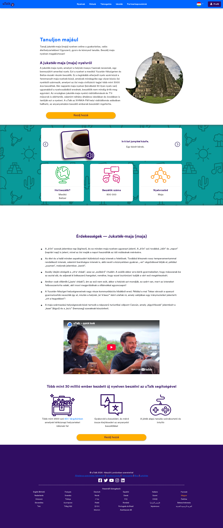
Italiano (155, 492)
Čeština (184, 499)
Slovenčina (39, 503)
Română (126, 503)
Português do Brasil (125, 506)
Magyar (184, 495)
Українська (155, 506)
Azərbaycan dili (126, 510)
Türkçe (68, 499)
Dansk (126, 495)
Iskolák (119, 4)
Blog (136, 476)
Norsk (97, 495)
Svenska (68, 495)
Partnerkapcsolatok (137, 4)
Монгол (97, 510)
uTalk (94, 473)
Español (126, 492)
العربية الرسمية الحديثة (184, 506)
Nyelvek (81, 4)
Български (68, 503)
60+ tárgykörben (74, 419)
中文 (126, 499)
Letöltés (144, 476)
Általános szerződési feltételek (90, 476)
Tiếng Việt (68, 506)
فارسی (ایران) (155, 503)
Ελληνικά (39, 499)
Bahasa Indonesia (184, 503)
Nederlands (39, 495)
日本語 (154, 499)
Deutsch (97, 492)
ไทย (39, 506)
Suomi (155, 495)
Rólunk (92, 4)
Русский (184, 492)
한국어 (96, 506)
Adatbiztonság (113, 476)
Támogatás (106, 4)
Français (68, 492)
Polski (97, 503)
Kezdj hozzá (81, 115)
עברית (97, 499)
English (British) (39, 492)
